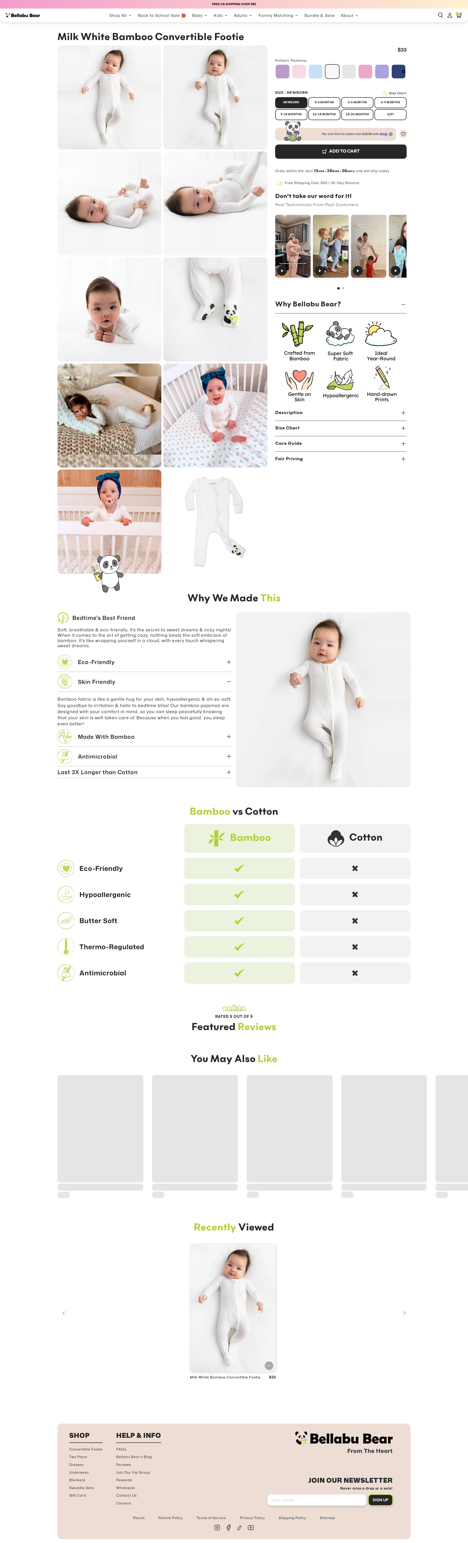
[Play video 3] (368, 246)
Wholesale (125, 1487)
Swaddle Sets (81, 1487)
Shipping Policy (292, 1517)
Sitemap (327, 1517)
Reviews (123, 1464)
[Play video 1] (293, 246)
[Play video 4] (406, 246)
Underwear (79, 1472)
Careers (123, 1503)
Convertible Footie (86, 1449)
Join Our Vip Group (133, 1472)
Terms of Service (211, 1517)
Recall (139, 1517)
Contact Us (126, 1495)
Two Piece (78, 1456)
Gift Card (77, 1495)
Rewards (124, 1480)
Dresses (76, 1464)
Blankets (77, 1480)
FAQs (121, 1449)
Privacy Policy (252, 1517)
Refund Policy (170, 1517)
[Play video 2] (330, 246)
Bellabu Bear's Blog (134, 1456)
